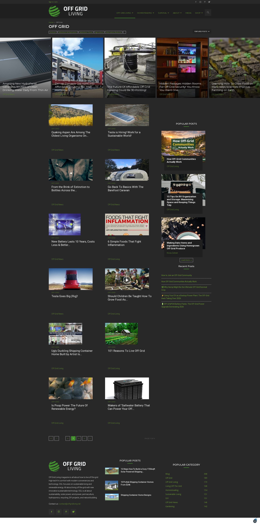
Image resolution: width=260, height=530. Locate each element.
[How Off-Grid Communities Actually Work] (186, 147)
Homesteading (171, 490)
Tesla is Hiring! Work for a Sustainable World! (124, 134)
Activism (53, 32)
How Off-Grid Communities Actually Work (181, 160)
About (176, 13)
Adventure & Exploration (68, 32)
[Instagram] (200, 2)
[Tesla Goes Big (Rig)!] (74, 279)
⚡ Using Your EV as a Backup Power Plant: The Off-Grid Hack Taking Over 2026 (185, 296)
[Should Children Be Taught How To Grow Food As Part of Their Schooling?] (130, 279)
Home (51, 22)
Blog (167, 474)
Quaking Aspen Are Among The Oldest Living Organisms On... (70, 134)
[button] (208, 12)
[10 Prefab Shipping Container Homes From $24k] (111, 485)
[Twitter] (209, 2)
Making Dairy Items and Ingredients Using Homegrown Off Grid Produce (183, 245)
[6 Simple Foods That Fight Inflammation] (130, 224)
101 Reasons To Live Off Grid (126, 350)
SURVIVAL (162, 13)
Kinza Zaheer (172, 253)
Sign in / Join (53, 2)
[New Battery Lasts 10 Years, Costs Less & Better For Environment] (74, 224)
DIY (167, 498)
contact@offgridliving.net (69, 504)
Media (188, 13)
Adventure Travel (86, 32)
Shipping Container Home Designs (136, 495)
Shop (198, 13)
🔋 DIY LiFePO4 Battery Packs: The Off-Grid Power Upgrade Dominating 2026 (182, 305)
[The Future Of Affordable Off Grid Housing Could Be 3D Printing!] (130, 68)
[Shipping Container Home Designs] (112, 497)
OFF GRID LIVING (123, 13)
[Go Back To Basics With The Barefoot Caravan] (130, 170)
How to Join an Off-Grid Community (176, 275)
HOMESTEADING (144, 13)
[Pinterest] (205, 2)
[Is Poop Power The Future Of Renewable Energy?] (74, 388)
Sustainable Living (173, 494)
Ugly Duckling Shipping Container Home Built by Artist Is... (72, 352)
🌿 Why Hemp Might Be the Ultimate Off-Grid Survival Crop (184, 288)
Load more (185, 260)
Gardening (169, 506)
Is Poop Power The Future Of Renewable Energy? (69, 407)
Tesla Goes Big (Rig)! (64, 296)
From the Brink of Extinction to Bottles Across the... (70, 188)
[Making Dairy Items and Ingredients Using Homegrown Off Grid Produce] (186, 233)
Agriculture (99, 32)
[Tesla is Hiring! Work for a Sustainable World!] (130, 115)
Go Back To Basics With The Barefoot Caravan (125, 188)
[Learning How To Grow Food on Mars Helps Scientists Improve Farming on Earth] (234, 68)
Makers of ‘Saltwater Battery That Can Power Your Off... (129, 407)
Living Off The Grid (173, 486)
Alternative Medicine (113, 32)
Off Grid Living (114, 259)
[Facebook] (196, 2)
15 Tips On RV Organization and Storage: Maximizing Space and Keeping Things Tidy (181, 200)
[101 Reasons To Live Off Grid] (130, 334)
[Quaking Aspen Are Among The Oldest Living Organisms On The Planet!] (74, 115)
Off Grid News (9, 94)
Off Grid (55, 128)
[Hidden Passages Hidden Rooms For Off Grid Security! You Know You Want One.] (182, 68)
